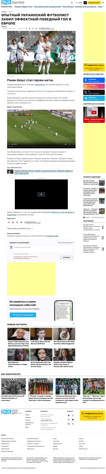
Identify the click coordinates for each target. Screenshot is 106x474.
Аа (85, 2)
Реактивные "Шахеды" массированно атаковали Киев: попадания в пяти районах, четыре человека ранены (91, 249)
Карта (27, 427)
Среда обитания (57, 443)
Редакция (28, 417)
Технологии (56, 441)
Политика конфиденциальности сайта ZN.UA (92, 468)
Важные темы (6, 6)
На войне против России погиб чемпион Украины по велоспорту (91, 182)
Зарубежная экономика (34, 441)
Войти (80, 2)
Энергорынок (5, 446)
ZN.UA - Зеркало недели (94, 119)
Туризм (81, 446)
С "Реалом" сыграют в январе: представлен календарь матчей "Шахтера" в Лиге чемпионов (90, 192)
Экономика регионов (7, 451)
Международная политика (8, 441)
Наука (54, 438)
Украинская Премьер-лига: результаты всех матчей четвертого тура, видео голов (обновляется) (90, 202)
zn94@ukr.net (44, 425)
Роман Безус (40, 84)
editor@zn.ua (49, 429)
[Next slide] (103, 6)
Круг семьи (82, 443)
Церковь (55, 446)
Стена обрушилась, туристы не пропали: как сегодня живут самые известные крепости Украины (91, 238)
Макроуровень (5, 443)
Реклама (27, 420)
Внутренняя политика (7, 438)
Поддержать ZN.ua (94, 2)
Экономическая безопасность (35, 446)
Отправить (66, 257)
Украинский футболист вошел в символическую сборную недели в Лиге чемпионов (43, 172)
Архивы (27, 415)
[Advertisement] (31, 279)
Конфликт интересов (33, 443)
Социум (81, 438)
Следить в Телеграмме (24, 315)
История (81, 441)
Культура (55, 449)
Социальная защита (32, 438)
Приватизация (5, 449)
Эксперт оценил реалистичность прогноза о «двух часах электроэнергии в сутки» (91, 227)
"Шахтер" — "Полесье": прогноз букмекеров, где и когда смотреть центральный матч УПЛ (91, 211)
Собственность (83, 449)
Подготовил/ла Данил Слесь (19, 228)
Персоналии (30, 449)
